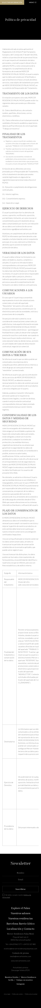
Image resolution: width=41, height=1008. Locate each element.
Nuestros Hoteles (11, 977)
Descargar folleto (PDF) (20, 970)
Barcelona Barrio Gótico (20, 923)
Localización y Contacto (20, 928)
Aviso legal (7, 994)
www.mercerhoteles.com (20, 961)
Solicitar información (12, 2)
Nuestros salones (20, 913)
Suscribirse (20, 889)
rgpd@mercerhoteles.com (22, 229)
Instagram (21, 984)
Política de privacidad (31, 994)
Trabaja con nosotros (24, 980)
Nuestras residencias (20, 918)
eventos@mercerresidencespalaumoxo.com (20, 948)
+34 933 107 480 (29, 944)
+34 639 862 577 (15, 944)
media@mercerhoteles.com (20, 956)
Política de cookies (17, 994)
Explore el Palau (20, 908)
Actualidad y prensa (20, 967)
